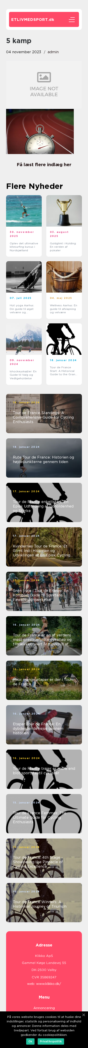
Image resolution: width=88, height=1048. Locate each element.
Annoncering (44, 1008)
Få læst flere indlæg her (44, 164)
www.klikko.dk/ (48, 984)
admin (53, 52)
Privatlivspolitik (51, 1041)
